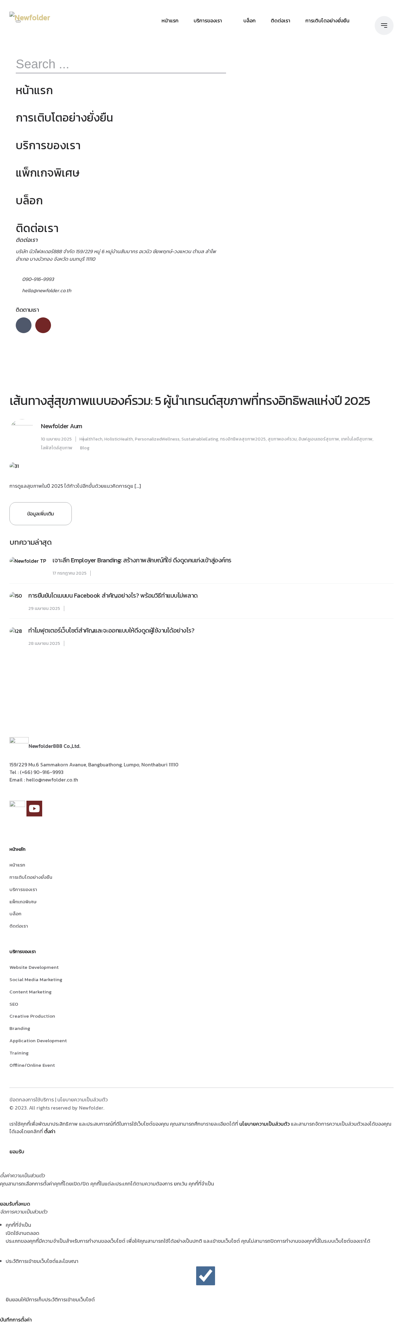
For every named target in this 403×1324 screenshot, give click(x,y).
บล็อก (249, 20)
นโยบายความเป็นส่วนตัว (82, 1099)
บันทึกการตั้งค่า (16, 1319)
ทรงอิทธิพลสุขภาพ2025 (243, 439)
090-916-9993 (38, 279)
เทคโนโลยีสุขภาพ (356, 439)
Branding (19, 1028)
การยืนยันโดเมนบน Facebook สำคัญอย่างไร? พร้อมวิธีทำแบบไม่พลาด (113, 595)
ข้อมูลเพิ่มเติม (40, 513)
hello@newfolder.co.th (46, 290)
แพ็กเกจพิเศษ (48, 172)
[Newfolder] (29, 17)
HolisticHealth (118, 439)
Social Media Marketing (35, 979)
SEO (13, 1004)
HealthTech (90, 439)
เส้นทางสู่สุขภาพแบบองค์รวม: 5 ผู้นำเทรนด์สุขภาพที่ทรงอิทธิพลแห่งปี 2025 (189, 400)
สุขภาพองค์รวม (282, 439)
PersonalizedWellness (157, 439)
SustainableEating (199, 439)
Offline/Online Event (32, 1065)
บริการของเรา (208, 20)
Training (19, 1052)
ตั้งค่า (49, 1131)
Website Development (34, 967)
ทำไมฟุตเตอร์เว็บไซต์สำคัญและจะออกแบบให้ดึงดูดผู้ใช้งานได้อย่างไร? (111, 630)
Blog (84, 448)
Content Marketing (30, 991)
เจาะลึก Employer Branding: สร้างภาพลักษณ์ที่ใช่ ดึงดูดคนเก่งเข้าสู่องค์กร (142, 560)
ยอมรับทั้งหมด (15, 1204)
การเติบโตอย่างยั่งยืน (327, 20)
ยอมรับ (16, 1151)
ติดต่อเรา (280, 20)
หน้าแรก (170, 20)
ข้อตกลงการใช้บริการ (31, 1099)
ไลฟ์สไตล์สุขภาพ (56, 448)
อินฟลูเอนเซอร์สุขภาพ (318, 439)
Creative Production (32, 1016)
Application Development (38, 1040)
